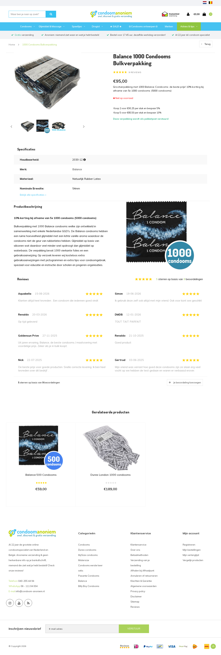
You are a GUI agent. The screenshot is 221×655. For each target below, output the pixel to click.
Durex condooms (87, 549)
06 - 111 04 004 (29, 586)
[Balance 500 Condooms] (41, 447)
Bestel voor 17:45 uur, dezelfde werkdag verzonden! (138, 35)
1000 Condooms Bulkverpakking (39, 44)
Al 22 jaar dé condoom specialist (192, 35)
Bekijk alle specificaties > (33, 194)
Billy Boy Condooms (88, 586)
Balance (77, 169)
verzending (24, 35)
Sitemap (135, 601)
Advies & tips (187, 26)
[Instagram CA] (10, 603)
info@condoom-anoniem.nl (30, 591)
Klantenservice (138, 544)
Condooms (26, 26)
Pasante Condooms (88, 575)
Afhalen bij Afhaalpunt (142, 570)
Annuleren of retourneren (144, 575)
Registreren (189, 544)
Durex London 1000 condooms (110, 474)
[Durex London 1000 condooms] (110, 447)
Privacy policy (138, 591)
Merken (169, 26)
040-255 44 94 (26, 581)
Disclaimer (136, 596)
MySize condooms (88, 555)
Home (12, 44)
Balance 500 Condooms (40, 474)
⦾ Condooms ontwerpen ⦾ (143, 26)
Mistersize (83, 560)
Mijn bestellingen (192, 549)
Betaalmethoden (139, 555)
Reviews (135, 606)
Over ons (135, 549)
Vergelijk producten (193, 560)
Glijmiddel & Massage (50, 26)
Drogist (96, 26)
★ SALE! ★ (116, 26)
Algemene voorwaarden (144, 586)
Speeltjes (77, 26)
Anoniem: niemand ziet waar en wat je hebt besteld (72, 35)
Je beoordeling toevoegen (187, 382)
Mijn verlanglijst (191, 555)
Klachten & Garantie (141, 581)
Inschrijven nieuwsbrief (25, 628)
